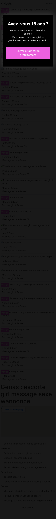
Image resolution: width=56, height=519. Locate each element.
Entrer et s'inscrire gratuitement (28, 52)
